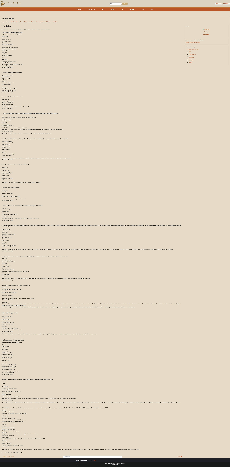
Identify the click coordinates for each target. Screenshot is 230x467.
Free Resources (192, 54)
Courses (7, 21)
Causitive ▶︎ (179, 456)
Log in (94, 460)
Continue (115, 465)
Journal (190, 59)
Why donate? (206, 32)
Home (3, 21)
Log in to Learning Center (193, 49)
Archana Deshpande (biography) (193, 42)
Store (190, 52)
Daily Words (226, 3)
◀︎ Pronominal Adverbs (8, 456)
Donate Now (219, 3)
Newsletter (191, 60)
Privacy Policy (115, 464)
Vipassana (191, 56)
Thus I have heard (15, 21)
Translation (55, 21)
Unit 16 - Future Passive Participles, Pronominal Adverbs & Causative (35, 21)
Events (190, 62)
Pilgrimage (191, 57)
